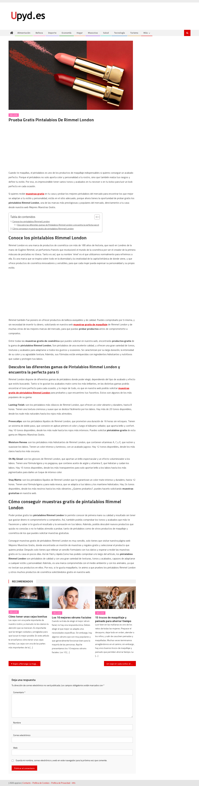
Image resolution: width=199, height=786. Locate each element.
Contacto (27, 782)
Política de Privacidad (60, 782)
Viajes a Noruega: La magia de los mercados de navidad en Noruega (26, 663)
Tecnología (119, 32)
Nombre (17, 722)
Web (15, 747)
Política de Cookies (40, 782)
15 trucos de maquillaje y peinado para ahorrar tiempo (113, 619)
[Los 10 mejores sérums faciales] (72, 597)
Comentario (19, 692)
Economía (66, 32)
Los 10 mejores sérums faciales (71, 617)
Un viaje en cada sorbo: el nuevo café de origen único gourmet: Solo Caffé (121, 663)
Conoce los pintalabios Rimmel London (31, 221)
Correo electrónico (21, 735)
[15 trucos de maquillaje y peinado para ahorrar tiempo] (115, 597)
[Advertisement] (72, 147)
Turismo (134, 32)
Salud (106, 32)
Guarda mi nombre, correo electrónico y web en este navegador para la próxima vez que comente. (61, 760)
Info (73, 782)
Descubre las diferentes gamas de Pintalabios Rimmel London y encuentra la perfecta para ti (58, 224)
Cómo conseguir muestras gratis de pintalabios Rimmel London (43, 228)
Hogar (80, 32)
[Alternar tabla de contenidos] (95, 217)
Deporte (52, 32)
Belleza (39, 32)
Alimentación (23, 32)
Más (145, 32)
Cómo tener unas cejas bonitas (28, 616)
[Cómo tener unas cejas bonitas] (29, 597)
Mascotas (93, 32)
